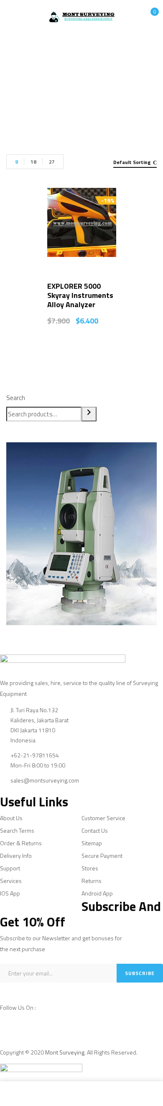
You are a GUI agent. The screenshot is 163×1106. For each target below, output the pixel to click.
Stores (90, 868)
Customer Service (103, 817)
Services (11, 880)
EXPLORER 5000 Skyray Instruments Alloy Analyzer (80, 295)
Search (15, 398)
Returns (92, 880)
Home (39, 89)
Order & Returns (21, 843)
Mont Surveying (64, 1052)
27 (52, 162)
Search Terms (17, 830)
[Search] (89, 414)
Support (10, 868)
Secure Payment (102, 855)
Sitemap (92, 843)
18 (33, 162)
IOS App (10, 893)
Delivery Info (16, 855)
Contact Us (95, 830)
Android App (97, 893)
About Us (11, 817)
